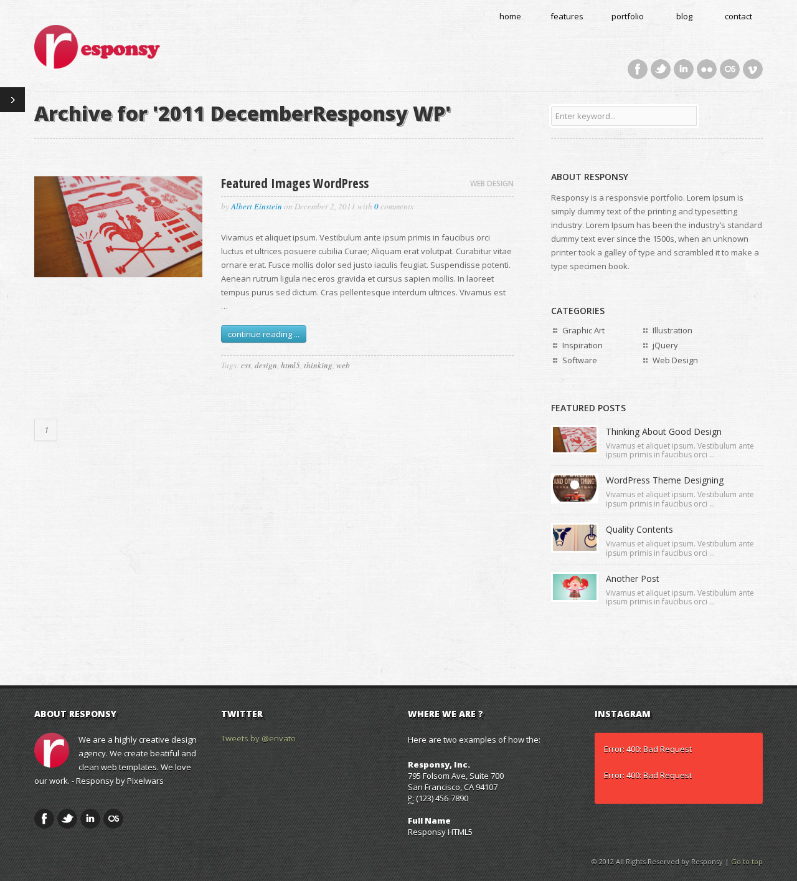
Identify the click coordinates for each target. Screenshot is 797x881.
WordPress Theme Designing (665, 480)
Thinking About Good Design (664, 431)
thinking (318, 365)
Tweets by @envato (258, 738)
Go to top (747, 861)
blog (684, 16)
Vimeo (753, 69)
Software (579, 360)
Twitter (661, 69)
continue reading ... (263, 334)
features (566, 16)
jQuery (665, 345)
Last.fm (730, 69)
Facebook (638, 69)
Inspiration (582, 345)
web (343, 365)
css (246, 365)
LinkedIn (684, 69)
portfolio (627, 16)
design (266, 365)
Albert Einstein (256, 206)
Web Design (492, 183)
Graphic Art (583, 330)
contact (738, 16)
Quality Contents (639, 529)
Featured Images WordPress (295, 183)
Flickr (707, 69)
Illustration (672, 330)
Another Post (632, 578)
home (510, 16)
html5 (290, 365)
